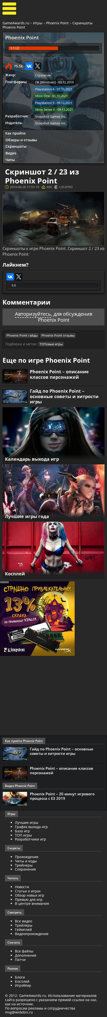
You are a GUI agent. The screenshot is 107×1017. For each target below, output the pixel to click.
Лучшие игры (26, 822)
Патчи (20, 959)
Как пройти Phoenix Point (24, 741)
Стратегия (43, 75)
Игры (37, 23)
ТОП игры (23, 835)
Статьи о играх (28, 891)
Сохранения (25, 869)
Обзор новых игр (29, 895)
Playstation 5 (44, 103)
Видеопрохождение (32, 933)
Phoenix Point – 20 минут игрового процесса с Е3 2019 (62, 796)
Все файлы (24, 951)
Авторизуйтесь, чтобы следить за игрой (39, 57)
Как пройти (15, 133)
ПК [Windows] (45, 82)
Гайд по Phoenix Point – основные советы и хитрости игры (64, 396)
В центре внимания (32, 903)
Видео (10, 153)
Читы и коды (26, 861)
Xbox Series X (45, 109)
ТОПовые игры (51, 344)
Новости (22, 886)
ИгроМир (23, 985)
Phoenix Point (57, 23)
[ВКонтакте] (29, 66)
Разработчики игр (30, 839)
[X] (37, 66)
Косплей (22, 981)
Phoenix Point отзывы (58, 335)
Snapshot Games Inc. (50, 116)
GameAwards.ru (15, 23)
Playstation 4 (44, 89)
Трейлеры (23, 925)
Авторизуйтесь (33, 314)
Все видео (23, 921)
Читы (10, 159)
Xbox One (42, 96)
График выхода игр (31, 826)
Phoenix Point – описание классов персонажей (59, 374)
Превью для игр (29, 899)
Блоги (20, 977)
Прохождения (26, 856)
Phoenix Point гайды (22, 335)
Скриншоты (15, 146)
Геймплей (23, 929)
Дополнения (25, 955)
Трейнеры (24, 865)
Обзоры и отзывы (21, 140)
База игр (22, 831)
